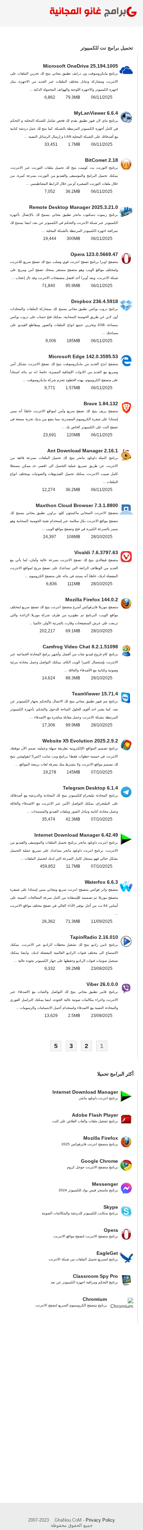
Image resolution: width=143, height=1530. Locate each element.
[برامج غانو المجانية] (92, 13)
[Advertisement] (71, 1425)
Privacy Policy (100, 1520)
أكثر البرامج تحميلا (115, 1074)
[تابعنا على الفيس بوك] (99, 1511)
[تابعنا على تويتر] (80, 1511)
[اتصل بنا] (62, 1511)
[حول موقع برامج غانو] (43, 1511)
